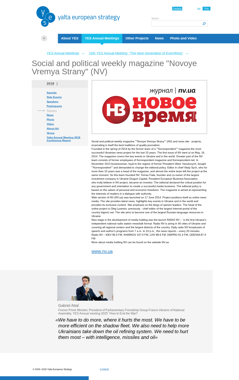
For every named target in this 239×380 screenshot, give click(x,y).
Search (155, 18)
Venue (51, 132)
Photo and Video (183, 38)
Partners (52, 110)
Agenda (52, 92)
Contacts (177, 8)
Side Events (54, 97)
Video (50, 123)
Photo (50, 119)
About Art (53, 128)
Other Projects (137, 38)
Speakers (52, 101)
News (159, 38)
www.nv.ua (102, 251)
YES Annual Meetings (102, 38)
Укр (199, 8)
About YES (69, 38)
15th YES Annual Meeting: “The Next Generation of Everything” (136, 53)
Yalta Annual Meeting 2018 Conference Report (63, 139)
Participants (54, 106)
